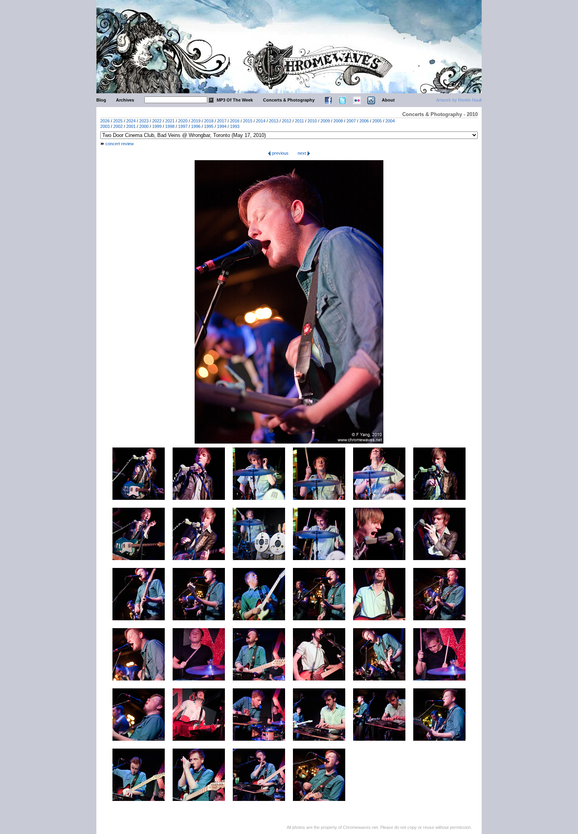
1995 (209, 126)
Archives (125, 100)
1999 (157, 126)
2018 (209, 120)
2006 (364, 120)
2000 (144, 126)
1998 (170, 126)
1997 (183, 126)
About (388, 100)
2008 (338, 120)
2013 (273, 120)
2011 (299, 120)
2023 (144, 120)
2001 (131, 126)
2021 (170, 120)
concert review (119, 143)
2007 (351, 120)
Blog (101, 100)
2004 (390, 120)
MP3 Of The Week (235, 100)
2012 (286, 120)
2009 (325, 120)
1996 (196, 126)
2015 (247, 120)
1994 (221, 126)
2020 (183, 120)
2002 (118, 126)
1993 (234, 126)
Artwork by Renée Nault (459, 100)
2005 (377, 120)
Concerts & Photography (289, 100)
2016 (234, 120)
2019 (196, 120)
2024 (131, 120)
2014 (260, 120)
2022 (157, 120)
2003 (105, 126)
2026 (105, 120)
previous (280, 153)
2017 (221, 120)
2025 (118, 120)
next (302, 153)
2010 (312, 120)
